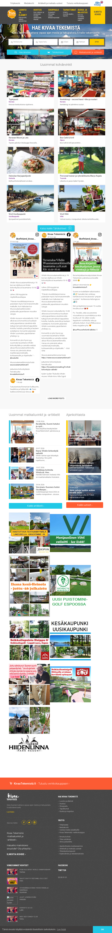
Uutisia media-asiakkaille (69, 830)
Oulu (34, 880)
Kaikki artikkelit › (35, 505)
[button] (24, 304)
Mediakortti (29, 3)
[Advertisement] (56, 768)
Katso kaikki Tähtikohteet (53, 228)
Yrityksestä (15, 3)
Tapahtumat (64, 809)
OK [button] (102, 929)
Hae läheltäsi (25, 52)
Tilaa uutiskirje (65, 839)
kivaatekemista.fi (17, 374)
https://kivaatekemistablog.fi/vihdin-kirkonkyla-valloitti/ (57, 368)
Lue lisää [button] (61, 929)
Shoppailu (64, 806)
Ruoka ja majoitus (67, 811)
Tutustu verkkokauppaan (77, 3)
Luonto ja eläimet (66, 801)
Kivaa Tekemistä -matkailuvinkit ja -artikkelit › (15, 836)
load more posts (56, 398)
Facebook (63, 865)
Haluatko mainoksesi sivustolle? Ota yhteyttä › (19, 847)
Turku (29, 918)
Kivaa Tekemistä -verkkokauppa (72, 832)
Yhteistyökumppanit (67, 851)
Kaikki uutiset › (84, 505)
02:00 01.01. (62, 877)
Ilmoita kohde (65, 837)
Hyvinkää (34, 890)
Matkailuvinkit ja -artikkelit (90, 52)
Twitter (62, 870)
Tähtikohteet (57, 52)
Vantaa (35, 871)
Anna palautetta (66, 842)
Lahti (26, 909)
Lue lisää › (11, 812)
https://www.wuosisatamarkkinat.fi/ (56, 357)
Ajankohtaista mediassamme (71, 846)
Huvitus (62, 804)
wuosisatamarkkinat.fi (19, 364)
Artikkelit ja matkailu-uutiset (50, 3)
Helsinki (28, 898)
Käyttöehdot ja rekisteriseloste (72, 854)
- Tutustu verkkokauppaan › (41, 783)
